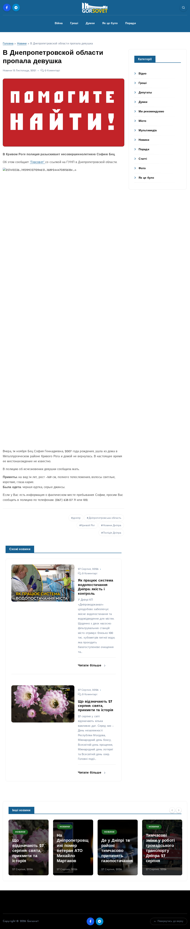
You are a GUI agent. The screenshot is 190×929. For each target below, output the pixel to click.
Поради (130, 23)
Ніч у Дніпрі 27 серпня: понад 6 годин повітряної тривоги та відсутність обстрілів (162, 845)
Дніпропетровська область (105, 518)
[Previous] (172, 810)
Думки (90, 23)
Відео (143, 73)
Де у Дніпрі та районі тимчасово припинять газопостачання (72, 851)
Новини (22, 43)
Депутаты (145, 92)
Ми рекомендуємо (151, 111)
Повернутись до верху (170, 921)
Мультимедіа (148, 130)
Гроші (74, 23)
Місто (142, 121)
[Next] (178, 810)
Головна (8, 43)
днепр (77, 518)
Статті (143, 159)
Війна (59, 23)
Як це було (110, 23)
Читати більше (90, 665)
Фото (142, 168)
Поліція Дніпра (112, 533)
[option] (29, 847)
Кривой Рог (88, 525)
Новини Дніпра (112, 525)
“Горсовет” (37, 162)
